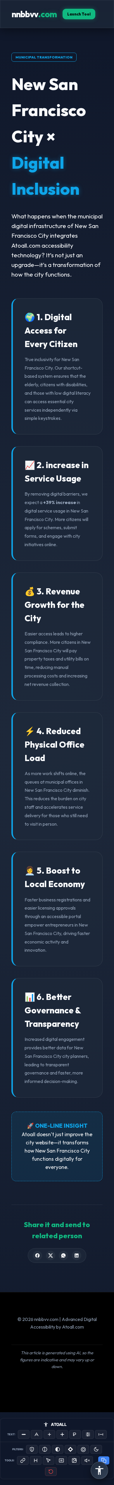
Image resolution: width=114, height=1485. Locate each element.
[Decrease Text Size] (24, 1434)
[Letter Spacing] (101, 1434)
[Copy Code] (103, 1460)
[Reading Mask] (61, 1460)
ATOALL (58, 1424)
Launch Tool (79, 14)
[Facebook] (37, 1255)
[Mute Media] (87, 1460)
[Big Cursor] (48, 1460)
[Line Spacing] (88, 1434)
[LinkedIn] (76, 1255)
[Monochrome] (57, 1449)
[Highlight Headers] (36, 1460)
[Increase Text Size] (49, 1434)
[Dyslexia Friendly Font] (75, 1434)
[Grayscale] (45, 1449)
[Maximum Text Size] (62, 1434)
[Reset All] (51, 1471)
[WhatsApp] (63, 1255)
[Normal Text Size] (36, 1434)
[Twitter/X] (50, 1255)
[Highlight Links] (23, 1460)
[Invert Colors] (70, 1449)
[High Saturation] (83, 1449)
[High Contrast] (32, 1449)
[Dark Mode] (96, 1449)
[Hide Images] (74, 1460)
